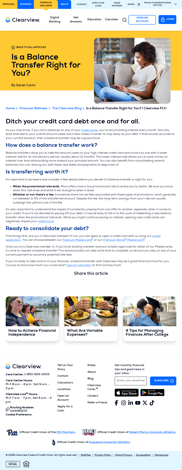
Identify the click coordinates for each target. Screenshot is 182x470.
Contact (82, 5)
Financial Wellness (33, 108)
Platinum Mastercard (77, 240)
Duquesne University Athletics (109, 442)
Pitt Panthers (66, 432)
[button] (54, 20)
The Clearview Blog (67, 108)
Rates (131, 5)
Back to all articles (31, 47)
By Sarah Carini (23, 85)
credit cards (89, 130)
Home (10, 108)
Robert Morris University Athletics (152, 432)
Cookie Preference (18, 414)
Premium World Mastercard (124, 240)
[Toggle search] (124, 20)
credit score (46, 221)
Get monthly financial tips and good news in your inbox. (129, 369)
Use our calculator (79, 265)
